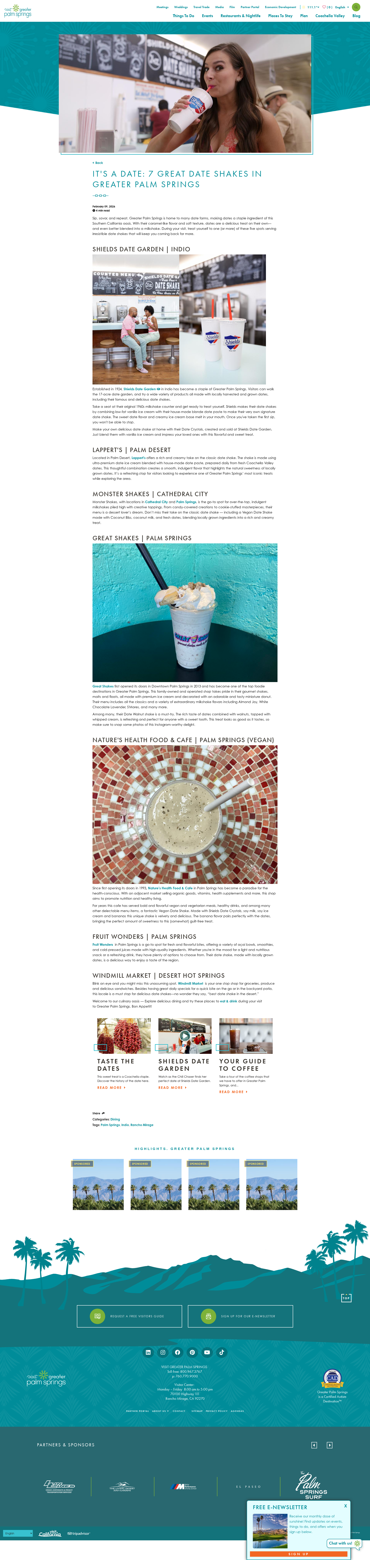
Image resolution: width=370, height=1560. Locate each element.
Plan (304, 15)
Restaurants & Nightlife (241, 15)
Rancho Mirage (141, 1125)
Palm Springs (186, 502)
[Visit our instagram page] (163, 1352)
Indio (125, 1125)
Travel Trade (201, 7)
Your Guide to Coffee (243, 1065)
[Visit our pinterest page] (192, 1352)
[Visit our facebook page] (177, 1352)
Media (219, 7)
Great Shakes (103, 686)
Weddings (181, 7)
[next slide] (329, 1445)
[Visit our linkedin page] (148, 1352)
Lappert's (138, 458)
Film (232, 7)
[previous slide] (314, 1445)
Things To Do (183, 15)
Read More (110, 1087)
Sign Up (298, 1554)
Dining (115, 1119)
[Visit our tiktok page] (221, 1352)
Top (346, 1298)
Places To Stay (280, 15)
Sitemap (197, 1411)
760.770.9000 (187, 1376)
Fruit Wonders (103, 944)
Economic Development (280, 7)
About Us (159, 1411)
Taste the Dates (116, 1065)
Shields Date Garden (140, 389)
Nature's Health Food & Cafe (170, 888)
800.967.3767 (191, 1371)
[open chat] (345, 1545)
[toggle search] (356, 7)
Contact (179, 1411)
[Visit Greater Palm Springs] (17, 11)
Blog (356, 15)
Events (207, 15)
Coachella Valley (330, 15)
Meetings (162, 7)
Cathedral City (156, 502)
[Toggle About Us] (168, 1411)
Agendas (237, 1411)
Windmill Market (191, 983)
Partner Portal (250, 7)
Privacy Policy (217, 1411)
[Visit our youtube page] (207, 1352)
